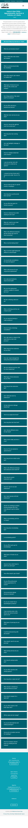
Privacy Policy (6, 813)
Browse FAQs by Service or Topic (14, 41)
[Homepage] (12, 17)
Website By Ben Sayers (20, 813)
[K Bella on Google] (12, 802)
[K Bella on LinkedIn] (14, 802)
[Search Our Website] (26, 5)
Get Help (14, 777)
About (14, 17)
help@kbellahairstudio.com (14, 787)
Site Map (12, 813)
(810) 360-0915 (16, 32)
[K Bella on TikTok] (13, 800)
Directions (13, 1)
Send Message (14, 790)
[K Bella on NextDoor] (16, 802)
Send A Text (14, 775)
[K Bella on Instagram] (17, 800)
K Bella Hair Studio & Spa (17, 811)
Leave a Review (19, 1)
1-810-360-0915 (7, 1)
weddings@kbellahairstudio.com (14, 789)
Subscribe (14, 804)
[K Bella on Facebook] (11, 800)
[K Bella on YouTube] (15, 800)
